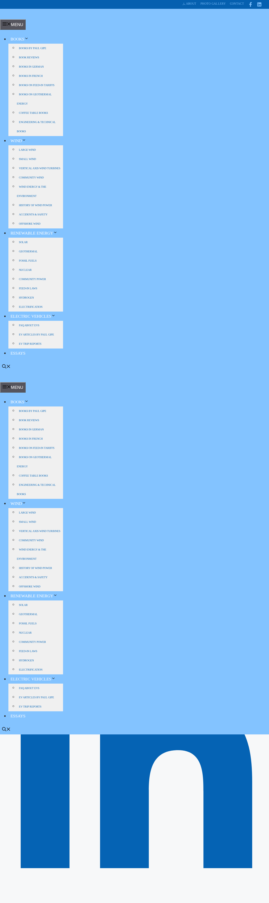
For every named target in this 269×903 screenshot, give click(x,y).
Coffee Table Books (33, 112)
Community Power (32, 279)
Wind (16, 140)
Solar (23, 242)
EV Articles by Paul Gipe (36, 334)
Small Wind (27, 159)
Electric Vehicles (31, 316)
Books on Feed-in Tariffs (36, 85)
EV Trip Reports (30, 343)
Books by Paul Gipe (32, 48)
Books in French (31, 75)
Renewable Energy (32, 233)
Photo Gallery (213, 3)
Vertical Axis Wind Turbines (39, 168)
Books (17, 39)
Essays (18, 353)
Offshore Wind (29, 223)
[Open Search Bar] (6, 367)
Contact (237, 3)
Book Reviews (29, 57)
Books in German (31, 66)
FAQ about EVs (29, 325)
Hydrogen (26, 297)
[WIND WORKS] (7, 16)
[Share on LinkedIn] (134, 900)
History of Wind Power (35, 205)
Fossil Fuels (28, 260)
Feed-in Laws (28, 288)
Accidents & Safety (33, 214)
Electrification (30, 306)
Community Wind (31, 177)
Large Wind (27, 149)
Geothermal (28, 251)
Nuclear (25, 269)
